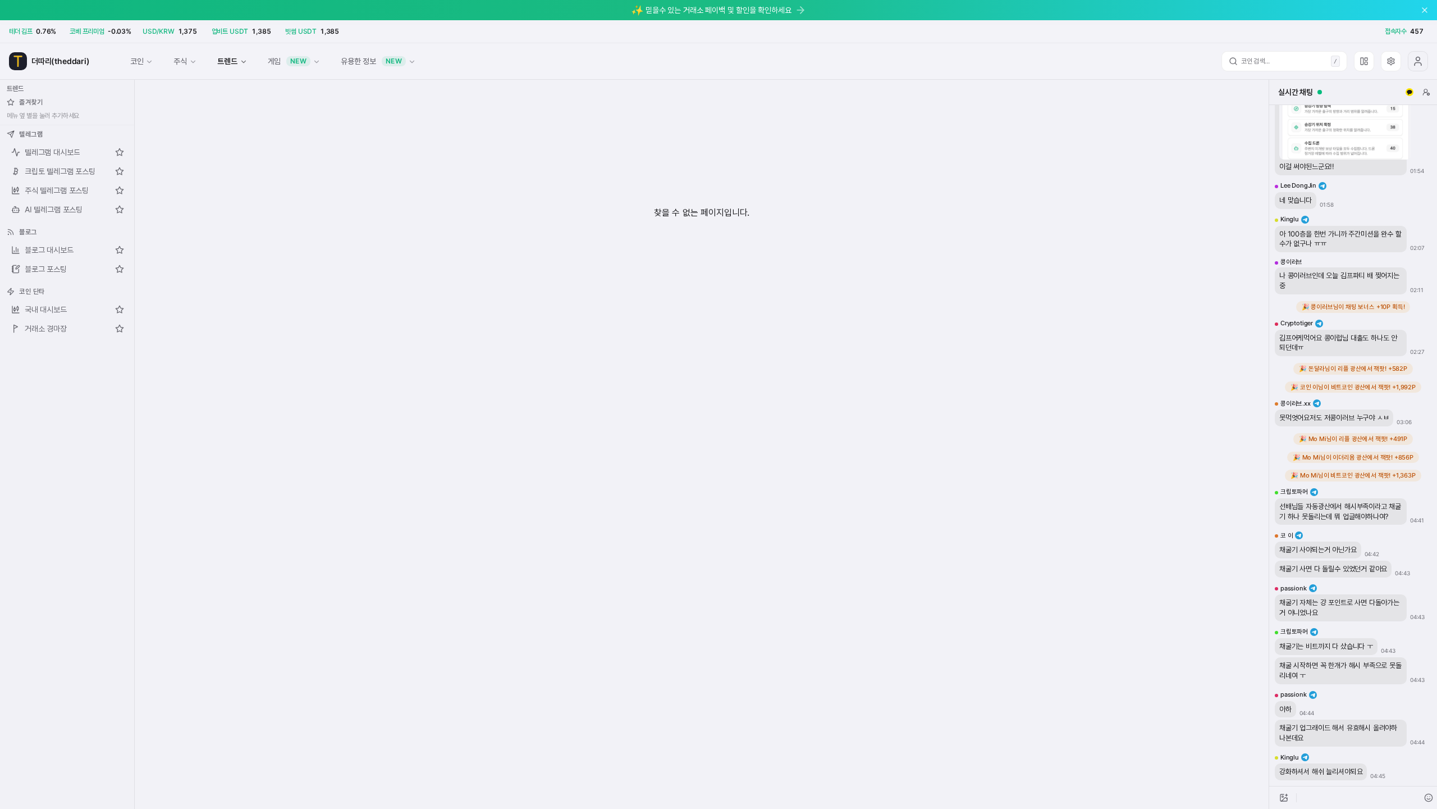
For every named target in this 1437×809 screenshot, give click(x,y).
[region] (1353, 445)
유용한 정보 (371, 61)
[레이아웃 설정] (1364, 61)
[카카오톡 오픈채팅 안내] (1409, 92)
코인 (137, 61)
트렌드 (227, 61)
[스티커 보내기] (1428, 798)
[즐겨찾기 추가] (119, 152)
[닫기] (1425, 10)
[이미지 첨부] (1284, 798)
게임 (287, 61)
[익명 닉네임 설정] (1426, 92)
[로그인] (1418, 61)
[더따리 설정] (1391, 61)
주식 (180, 61)
